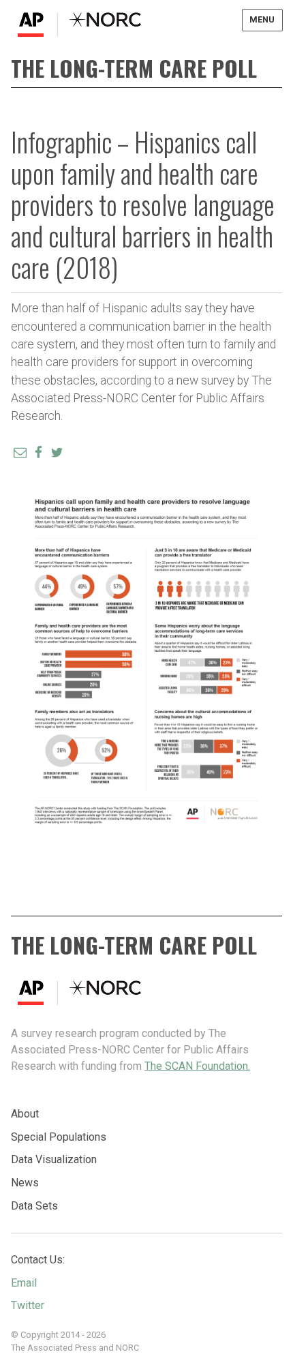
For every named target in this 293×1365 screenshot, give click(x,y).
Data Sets (34, 1205)
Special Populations (58, 1136)
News (25, 1182)
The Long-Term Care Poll (134, 68)
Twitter (27, 1305)
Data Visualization (54, 1159)
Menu (262, 19)
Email (24, 1282)
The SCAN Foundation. (197, 1066)
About (25, 1113)
